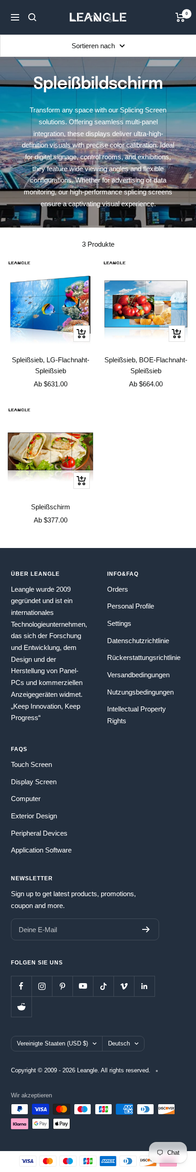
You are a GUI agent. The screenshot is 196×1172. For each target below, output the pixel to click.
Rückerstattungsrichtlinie (144, 657)
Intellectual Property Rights (136, 715)
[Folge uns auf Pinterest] (62, 986)
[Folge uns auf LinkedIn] (144, 986)
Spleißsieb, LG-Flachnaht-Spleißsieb (50, 365)
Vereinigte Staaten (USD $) (52, 1043)
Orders (117, 589)
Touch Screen (31, 764)
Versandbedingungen (138, 675)
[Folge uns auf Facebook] (21, 986)
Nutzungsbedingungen (140, 692)
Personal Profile (130, 606)
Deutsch (119, 1043)
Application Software (41, 850)
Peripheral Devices (39, 833)
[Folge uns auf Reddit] (21, 1006)
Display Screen (34, 782)
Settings (119, 623)
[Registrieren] (146, 929)
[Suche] (32, 17)
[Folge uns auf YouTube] (82, 986)
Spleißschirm (50, 507)
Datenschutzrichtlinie (138, 640)
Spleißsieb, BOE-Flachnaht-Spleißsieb (145, 365)
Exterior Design (34, 816)
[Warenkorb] (180, 17)
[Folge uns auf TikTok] (103, 986)
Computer (26, 798)
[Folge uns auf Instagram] (41, 986)
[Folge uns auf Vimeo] (123, 986)
